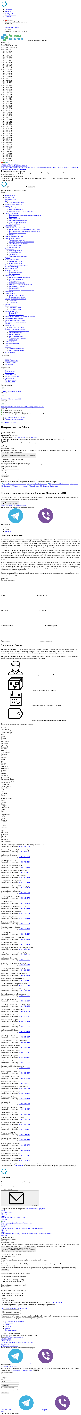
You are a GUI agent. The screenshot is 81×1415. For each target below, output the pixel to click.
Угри (6, 345)
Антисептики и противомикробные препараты (24, 229)
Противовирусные (11, 311)
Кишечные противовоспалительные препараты (25, 215)
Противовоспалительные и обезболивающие (20, 316)
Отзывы (7, 1325)
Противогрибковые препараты (15, 320)
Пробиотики (13, 217)
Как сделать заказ (10, 380)
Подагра (7, 304)
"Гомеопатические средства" (35, 1209)
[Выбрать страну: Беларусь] (4, 162)
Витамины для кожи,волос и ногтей (21, 211)
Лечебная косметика (11, 270)
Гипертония (13, 340)
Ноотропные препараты (17, 283)
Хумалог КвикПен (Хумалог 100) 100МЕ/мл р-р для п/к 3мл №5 (22, 407)
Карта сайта (5, 1344)
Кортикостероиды (15, 245)
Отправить (5, 476)
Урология (8, 347)
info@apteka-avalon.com (14, 1337)
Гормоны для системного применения (21, 242)
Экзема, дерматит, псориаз (18, 256)
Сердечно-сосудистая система (15, 329)
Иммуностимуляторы (12, 267)
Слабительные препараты (17, 222)
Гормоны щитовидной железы (19, 243)
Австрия (34, 437)
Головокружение (14, 281)
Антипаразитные (10, 199)
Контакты (8, 17)
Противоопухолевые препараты (15, 322)
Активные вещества (11, 361)
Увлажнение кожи (15, 252)
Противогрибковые (15, 251)
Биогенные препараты (16, 327)
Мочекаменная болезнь (16, 348)
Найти (30, 187)
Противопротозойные (16, 315)
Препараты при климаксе (17, 233)
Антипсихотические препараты (19, 277)
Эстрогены (12, 234)
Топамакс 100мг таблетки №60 (11, 399)
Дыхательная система (12, 259)
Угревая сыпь (13, 254)
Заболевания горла (15, 308)
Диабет (7, 258)
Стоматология (9, 341)
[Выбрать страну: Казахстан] (7, 162)
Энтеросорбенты (14, 224)
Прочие (7, 324)
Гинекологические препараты (15, 227)
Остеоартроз (13, 300)
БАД (6, 201)
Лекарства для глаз (11, 268)
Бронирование (10, 371)
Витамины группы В (16, 210)
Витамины (8, 206)
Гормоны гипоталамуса (16, 240)
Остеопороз (13, 302)
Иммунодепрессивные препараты (16, 265)
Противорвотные (14, 218)
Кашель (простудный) (16, 263)
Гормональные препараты (13, 238)
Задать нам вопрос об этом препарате (13, 505)
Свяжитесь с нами (11, 374)
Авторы (7, 1328)
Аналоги (8, 359)
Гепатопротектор (10, 226)
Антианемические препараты (19, 331)
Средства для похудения (17, 297)
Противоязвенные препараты (19, 220)
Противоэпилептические (17, 286)
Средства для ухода (15, 272)
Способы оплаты (10, 15)
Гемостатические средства (17, 338)
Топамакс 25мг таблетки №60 (11, 391)
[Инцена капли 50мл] (8, 422)
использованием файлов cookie (21, 1370)
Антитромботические (16, 336)
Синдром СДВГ (14, 288)
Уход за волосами (14, 274)
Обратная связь (10, 382)
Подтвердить (9, 27)
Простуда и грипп (11, 306)
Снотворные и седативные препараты (21, 290)
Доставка (8, 11)
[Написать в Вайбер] (45, 522)
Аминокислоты (10, 195)
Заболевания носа (15, 309)
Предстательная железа (16, 350)
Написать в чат (6, 1410)
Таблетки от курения (12, 343)
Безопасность (9, 373)
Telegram (44, 1410)
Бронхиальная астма (15, 261)
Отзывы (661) (9, 13)
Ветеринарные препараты (13, 204)
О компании (9, 9)
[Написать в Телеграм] (16, 522)
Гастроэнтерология (11, 213)
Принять (36, 1370)
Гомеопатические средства (14, 236)
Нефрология (9, 291)
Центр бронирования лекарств (15, 1321)
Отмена (16, 27)
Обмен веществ (10, 293)
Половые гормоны (15, 247)
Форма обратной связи (10, 1346)
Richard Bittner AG (18, 437)
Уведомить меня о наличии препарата (18, 455)
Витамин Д (12, 208)
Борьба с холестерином (16, 295)
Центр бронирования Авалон (15, 417)
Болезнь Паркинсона (16, 279)
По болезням (9, 364)
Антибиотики (9, 197)
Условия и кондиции (12, 376)
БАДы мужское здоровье (17, 202)
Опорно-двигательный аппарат (15, 299)
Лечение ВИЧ (13, 313)
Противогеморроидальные (14, 318)
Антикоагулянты (14, 334)
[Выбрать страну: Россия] (2, 162)
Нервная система (10, 275)
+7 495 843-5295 (56, 1302)
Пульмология (9, 325)
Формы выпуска (10, 362)
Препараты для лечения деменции (20, 284)
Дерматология (9, 249)
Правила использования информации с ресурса (17, 1342)
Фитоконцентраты (11, 352)
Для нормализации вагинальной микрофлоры (24, 231)
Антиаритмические (15, 332)
